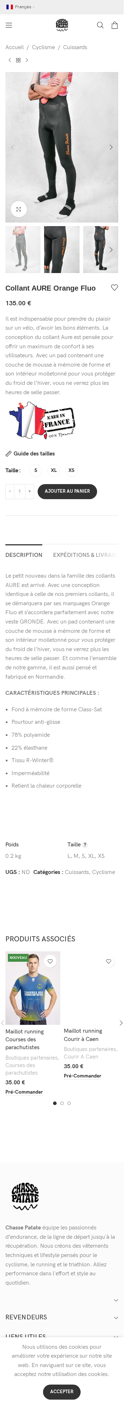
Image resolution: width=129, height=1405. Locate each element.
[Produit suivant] (27, 60)
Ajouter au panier (67, 491)
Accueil (14, 47)
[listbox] (61, 627)
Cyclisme (43, 47)
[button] (12, 147)
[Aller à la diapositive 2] (62, 1103)
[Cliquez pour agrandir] (19, 209)
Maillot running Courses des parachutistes (24, 1039)
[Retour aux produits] (18, 60)
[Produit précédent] (9, 60)
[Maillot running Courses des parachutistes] (32, 987)
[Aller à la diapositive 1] (55, 1103)
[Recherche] (100, 25)
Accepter (61, 1392)
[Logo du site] (62, 24)
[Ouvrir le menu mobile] (9, 25)
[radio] (35, 470)
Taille (11, 470)
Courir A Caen (81, 1056)
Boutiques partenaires (31, 1058)
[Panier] (115, 25)
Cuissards (75, 47)
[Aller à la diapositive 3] (69, 1103)
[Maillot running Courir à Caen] (91, 987)
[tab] (23, 554)
